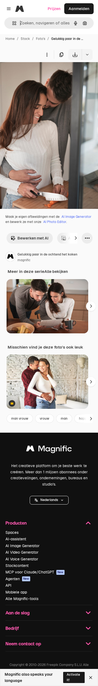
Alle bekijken (56, 271)
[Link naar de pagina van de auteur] (10, 257)
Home (10, 39)
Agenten (17, 578)
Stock (25, 39)
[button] (49, 500)
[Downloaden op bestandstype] (87, 54)
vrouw (44, 418)
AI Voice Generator (21, 559)
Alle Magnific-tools (21, 598)
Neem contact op (23, 643)
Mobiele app (16, 592)
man (64, 418)
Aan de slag (17, 612)
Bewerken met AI (32, 238)
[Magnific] (49, 450)
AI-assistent (15, 539)
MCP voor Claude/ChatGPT (34, 572)
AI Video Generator (21, 552)
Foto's (40, 39)
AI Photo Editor (54, 222)
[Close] (90, 677)
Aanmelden (79, 8)
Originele (35, 72)
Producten (16, 523)
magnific (23, 260)
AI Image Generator (76, 217)
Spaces (12, 532)
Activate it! (73, 677)
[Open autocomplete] (12, 23)
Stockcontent (17, 565)
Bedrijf (12, 628)
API (8, 585)
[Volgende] (76, 238)
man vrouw (19, 418)
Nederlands (49, 500)
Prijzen (54, 8)
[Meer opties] (46, 54)
